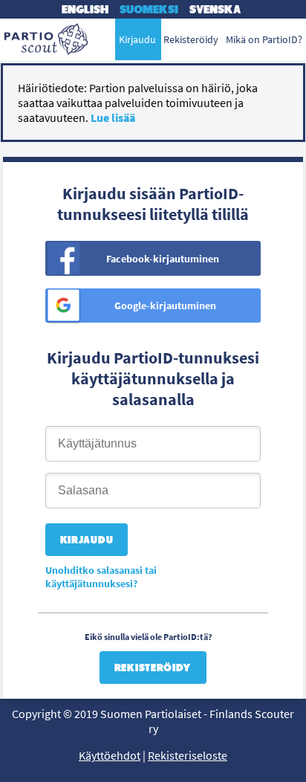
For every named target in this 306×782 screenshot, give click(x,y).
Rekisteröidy (153, 667)
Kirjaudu (137, 39)
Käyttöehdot (109, 755)
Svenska (215, 9)
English (85, 9)
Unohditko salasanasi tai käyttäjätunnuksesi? (101, 576)
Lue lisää (113, 117)
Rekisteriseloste (187, 755)
